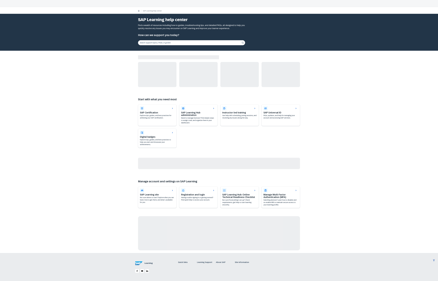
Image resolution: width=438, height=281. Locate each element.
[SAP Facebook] (137, 271)
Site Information (242, 262)
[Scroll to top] (434, 260)
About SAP (221, 262)
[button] (281, 115)
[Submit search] (243, 43)
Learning (149, 263)
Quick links (183, 262)
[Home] (138, 11)
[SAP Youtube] (142, 271)
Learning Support (204, 262)
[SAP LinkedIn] (147, 271)
